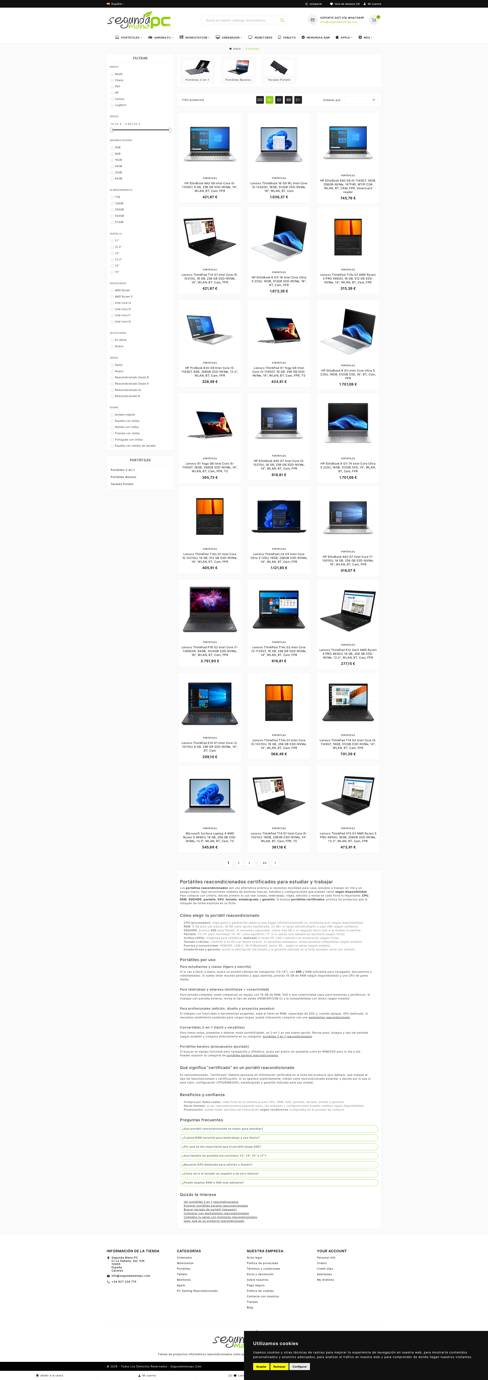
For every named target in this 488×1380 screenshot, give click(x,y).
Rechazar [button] (279, 1366)
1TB (117, 197)
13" (117, 253)
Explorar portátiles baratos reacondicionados (216, 1205)
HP (117, 92)
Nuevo (119, 346)
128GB (119, 203)
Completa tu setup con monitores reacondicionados (220, 1217)
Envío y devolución (260, 1274)
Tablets (182, 1274)
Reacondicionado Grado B (132, 377)
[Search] (282, 20)
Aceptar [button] (261, 1366)
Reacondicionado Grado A (132, 383)
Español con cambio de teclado (135, 445)
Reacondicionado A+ (128, 389)
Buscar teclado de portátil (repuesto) (210, 1209)
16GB (118, 159)
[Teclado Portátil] (279, 67)
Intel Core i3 (123, 302)
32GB (118, 172)
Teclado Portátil (122, 484)
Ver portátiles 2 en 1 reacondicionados (211, 1201)
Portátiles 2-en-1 (123, 469)
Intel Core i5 (123, 309)
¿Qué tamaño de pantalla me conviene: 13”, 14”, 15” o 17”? (224, 1155)
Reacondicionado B (127, 396)
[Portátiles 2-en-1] (197, 67)
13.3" (118, 259)
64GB (118, 178)
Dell (117, 86)
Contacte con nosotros (263, 1296)
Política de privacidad (262, 1263)
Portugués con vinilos (129, 439)
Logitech (120, 105)
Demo (118, 364)
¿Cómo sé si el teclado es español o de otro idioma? (220, 1173)
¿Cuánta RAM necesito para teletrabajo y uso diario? (221, 1137)
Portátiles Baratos (123, 477)
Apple (119, 73)
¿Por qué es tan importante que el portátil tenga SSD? (221, 1146)
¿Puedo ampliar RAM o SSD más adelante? (213, 1182)
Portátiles (140, 460)
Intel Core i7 (123, 315)
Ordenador (184, 1257)
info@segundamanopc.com (131, 1275)
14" (117, 265)
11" (117, 240)
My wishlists (325, 1279)
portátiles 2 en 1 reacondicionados (287, 1036)
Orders (322, 1263)
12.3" (118, 246)
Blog (250, 1307)
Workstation (185, 1263)
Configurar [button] (299, 1366)
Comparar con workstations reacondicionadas (216, 1213)
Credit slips (325, 1268)
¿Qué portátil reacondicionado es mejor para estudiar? (222, 1128)
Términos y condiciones (263, 1268)
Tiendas (252, 1301)
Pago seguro (256, 1285)
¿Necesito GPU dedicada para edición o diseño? (217, 1164)
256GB (119, 209)
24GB (118, 166)
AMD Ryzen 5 (123, 296)
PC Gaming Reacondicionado (197, 1290)
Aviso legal (254, 1257)
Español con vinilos (127, 420)
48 (265, 862)
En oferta (121, 339)
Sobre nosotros (257, 1279)
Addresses (324, 1274)
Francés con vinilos (127, 433)
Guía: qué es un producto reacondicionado (214, 1220)
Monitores (184, 1279)
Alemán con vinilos (127, 426)
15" (117, 271)
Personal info (326, 1257)
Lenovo (119, 98)
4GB (117, 147)
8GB (117, 153)
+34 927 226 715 (124, 1281)
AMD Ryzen (122, 290)
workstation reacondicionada (329, 1017)
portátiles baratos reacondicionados (252, 1055)
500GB (119, 215)
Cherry (119, 80)
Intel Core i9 (123, 321)
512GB (119, 222)
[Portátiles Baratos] (238, 67)
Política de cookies (260, 1290)
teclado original (125, 414)
